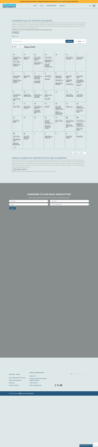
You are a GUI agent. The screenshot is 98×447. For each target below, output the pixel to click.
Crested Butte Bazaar (81, 121)
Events (62, 5)
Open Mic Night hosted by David (37, 82)
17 (24, 103)
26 (14, 54)
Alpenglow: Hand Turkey (27, 77)
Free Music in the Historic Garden (58, 77)
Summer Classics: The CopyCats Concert (37, 59)
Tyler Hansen (47, 79)
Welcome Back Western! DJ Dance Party (69, 126)
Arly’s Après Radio (48, 57)
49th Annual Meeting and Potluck (17, 96)
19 (46, 103)
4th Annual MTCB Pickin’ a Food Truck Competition (80, 81)
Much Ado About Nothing (80, 111)
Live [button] (41, 5)
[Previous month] (12, 47)
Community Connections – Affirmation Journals (49, 65)
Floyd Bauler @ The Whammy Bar (59, 84)
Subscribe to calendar (78, 153)
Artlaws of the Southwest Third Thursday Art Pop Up (59, 108)
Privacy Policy (14, 385)
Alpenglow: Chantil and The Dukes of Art (28, 96)
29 (46, 54)
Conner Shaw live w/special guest (80, 96)
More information (37, 372)
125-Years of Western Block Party (70, 121)
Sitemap (12, 382)
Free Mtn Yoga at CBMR (80, 77)
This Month (20, 46)
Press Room (34, 382)
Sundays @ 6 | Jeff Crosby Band (16, 65)
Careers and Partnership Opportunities (38, 379)
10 (24, 92)
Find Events (69, 41)
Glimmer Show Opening (69, 77)
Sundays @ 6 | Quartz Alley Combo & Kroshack (17, 81)
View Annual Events (19, 169)
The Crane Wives (48, 76)
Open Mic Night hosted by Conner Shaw (37, 112)
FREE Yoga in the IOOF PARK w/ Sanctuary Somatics (80, 125)
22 (77, 103)
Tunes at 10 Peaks (16, 61)
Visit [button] (35, 5)
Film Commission (35, 385)
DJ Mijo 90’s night (69, 107)
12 (46, 92)
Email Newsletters (15, 380)
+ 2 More (46, 69)
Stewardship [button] (51, 5)
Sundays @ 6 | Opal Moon (16, 99)
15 (77, 92)
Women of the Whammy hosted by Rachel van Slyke (59, 113)
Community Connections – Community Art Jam (48, 122)
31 (67, 54)
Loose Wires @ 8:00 (70, 84)
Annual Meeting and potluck (17, 140)
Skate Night (47, 107)
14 (67, 92)
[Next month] (15, 47)
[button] (90, 5)
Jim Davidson (47, 99)
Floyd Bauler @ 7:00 (59, 80)
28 (35, 54)
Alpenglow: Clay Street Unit (27, 58)
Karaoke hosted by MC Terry (48, 96)
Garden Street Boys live (59, 121)
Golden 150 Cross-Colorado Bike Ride (69, 96)
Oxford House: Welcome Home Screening (48, 127)
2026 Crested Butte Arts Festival (69, 58)
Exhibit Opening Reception (69, 81)
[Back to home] (9, 5)
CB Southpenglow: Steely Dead (27, 107)
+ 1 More (78, 88)
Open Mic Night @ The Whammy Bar (38, 63)
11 (35, 92)
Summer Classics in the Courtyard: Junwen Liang (38, 96)
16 (14, 103)
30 (14, 133)
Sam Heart (79, 85)
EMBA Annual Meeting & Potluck (16, 144)
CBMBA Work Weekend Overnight (80, 107)
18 (35, 103)
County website (61, 1)
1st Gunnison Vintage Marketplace (17, 58)
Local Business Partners (17, 377)
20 (56, 103)
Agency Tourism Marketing (26, 393)
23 (14, 117)
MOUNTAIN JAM (80, 136)
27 (24, 54)
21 (67, 103)
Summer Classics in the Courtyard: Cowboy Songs (38, 77)
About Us (33, 376)
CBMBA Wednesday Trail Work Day (49, 61)
